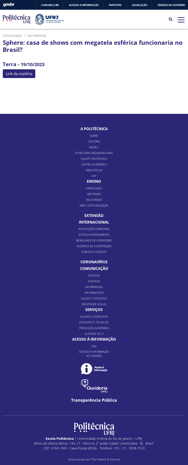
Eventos (94, 281)
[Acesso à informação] (94, 368)
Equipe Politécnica (94, 159)
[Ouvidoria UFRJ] (94, 385)
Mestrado (94, 194)
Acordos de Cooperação (94, 246)
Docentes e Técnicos (94, 322)
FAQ (94, 346)
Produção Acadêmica (94, 328)
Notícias (94, 275)
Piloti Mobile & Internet (105, 459)
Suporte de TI (94, 334)
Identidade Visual (94, 304)
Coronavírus (94, 261)
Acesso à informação (84, 5)
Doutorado (94, 200)
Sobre (94, 136)
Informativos (94, 293)
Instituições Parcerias (94, 229)
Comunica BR (50, 5)
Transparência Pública (94, 400)
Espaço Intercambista (94, 235)
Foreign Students (94, 252)
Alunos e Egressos (94, 317)
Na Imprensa (94, 287)
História (94, 141)
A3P (94, 176)
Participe (115, 5)
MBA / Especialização (94, 205)
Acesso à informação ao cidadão (94, 354)
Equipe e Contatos (94, 298)
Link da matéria (19, 73)
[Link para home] (94, 429)
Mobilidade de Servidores (94, 240)
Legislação (139, 5)
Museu (94, 147)
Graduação (94, 188)
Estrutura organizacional (94, 153)
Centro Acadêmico (94, 164)
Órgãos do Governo (171, 5)
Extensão (94, 215)
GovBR (8, 5)
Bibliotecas (94, 170)
